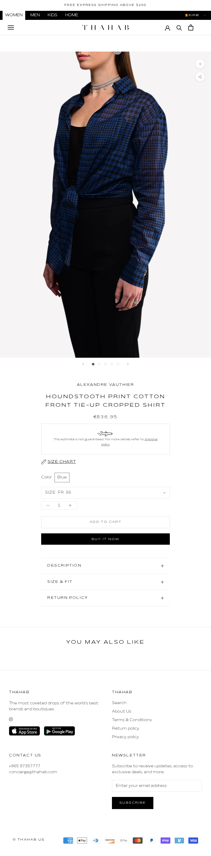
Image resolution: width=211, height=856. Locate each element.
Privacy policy (125, 737)
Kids (52, 15)
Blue (62, 477)
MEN (35, 15)
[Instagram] (11, 719)
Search (119, 703)
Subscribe (132, 802)
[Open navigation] (11, 27)
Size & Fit (60, 582)
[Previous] (83, 364)
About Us (121, 711)
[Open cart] (190, 27)
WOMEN (14, 15)
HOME (71, 15)
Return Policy (67, 598)
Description (64, 565)
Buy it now (106, 539)
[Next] (128, 364)
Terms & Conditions (132, 720)
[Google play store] (59, 731)
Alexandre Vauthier (105, 385)
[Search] (179, 27)
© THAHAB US (29, 839)
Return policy (125, 728)
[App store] (24, 731)
